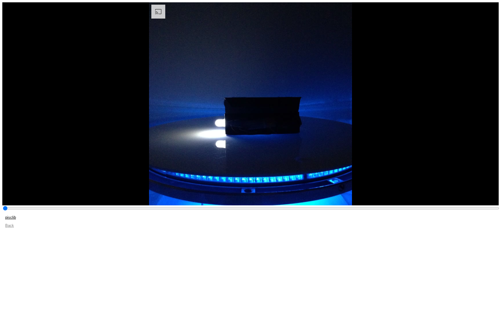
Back (9, 225)
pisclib (10, 217)
